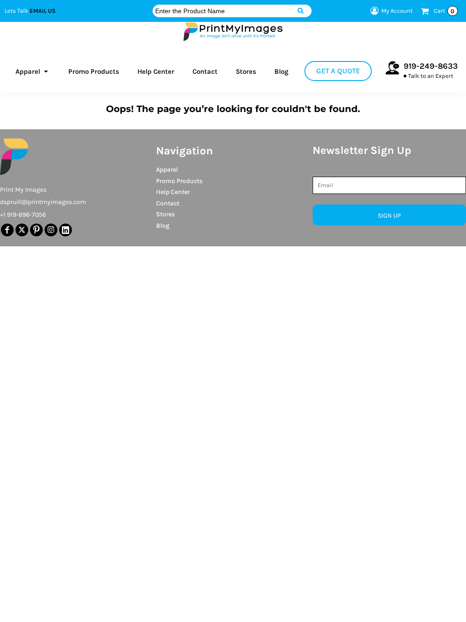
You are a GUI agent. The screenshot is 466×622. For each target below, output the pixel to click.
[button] (32, 71)
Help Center (173, 192)
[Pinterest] (36, 230)
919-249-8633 (431, 66)
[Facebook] (7, 230)
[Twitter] (21, 230)
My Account (397, 10)
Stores (165, 214)
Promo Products (179, 181)
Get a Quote (338, 70)
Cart (444, 11)
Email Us (43, 10)
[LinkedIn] (65, 230)
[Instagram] (51, 230)
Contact (167, 203)
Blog (162, 225)
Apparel (167, 169)
